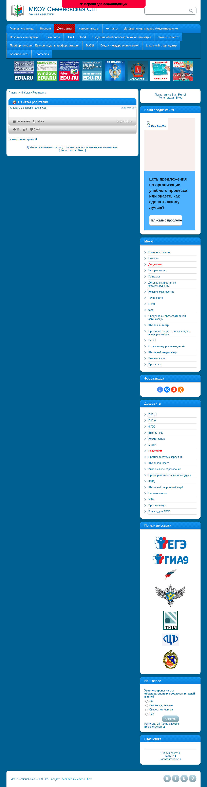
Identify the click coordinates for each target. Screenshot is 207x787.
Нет (151, 714)
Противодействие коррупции (165, 456)
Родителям (39, 92)
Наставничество (158, 493)
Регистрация (68, 150)
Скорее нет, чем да (161, 709)
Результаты (151, 723)
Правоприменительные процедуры (169, 475)
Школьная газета (158, 462)
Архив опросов (170, 723)
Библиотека (155, 432)
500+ (151, 499)
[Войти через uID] (160, 390)
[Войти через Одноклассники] (181, 390)
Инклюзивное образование (164, 469)
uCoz (89, 779)
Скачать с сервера (21, 107)
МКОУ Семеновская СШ (63, 9)
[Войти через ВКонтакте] (167, 390)
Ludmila (39, 121)
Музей (152, 444)
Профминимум (157, 505)
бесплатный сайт (72, 779)
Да (151, 700)
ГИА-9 (152, 420)
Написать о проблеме (165, 220)
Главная (13, 92)
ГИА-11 (152, 414)
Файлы (25, 92)
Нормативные (156, 438)
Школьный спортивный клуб (165, 487)
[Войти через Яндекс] (174, 390)
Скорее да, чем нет (161, 705)
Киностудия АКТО (159, 511)
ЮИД (151, 481)
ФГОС (151, 426)
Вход (81, 150)
